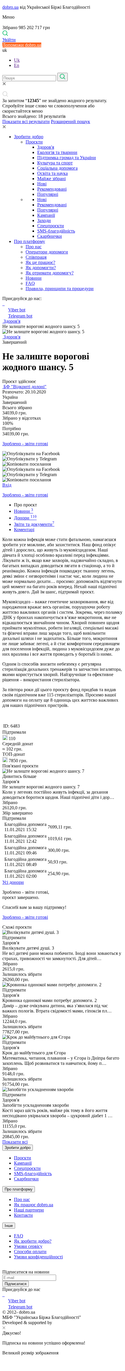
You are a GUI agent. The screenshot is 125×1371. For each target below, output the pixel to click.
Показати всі (15, 1141)
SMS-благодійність (56, 230)
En (16, 65)
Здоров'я (45, 147)
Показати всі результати (26, 121)
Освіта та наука (52, 173)
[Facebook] (2, 1294)
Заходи (44, 220)
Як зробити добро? (32, 1241)
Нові (42, 183)
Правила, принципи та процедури (60, 288)
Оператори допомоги (47, 251)
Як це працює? (40, 262)
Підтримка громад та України (66, 157)
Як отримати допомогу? (50, 272)
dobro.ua (10, 7)
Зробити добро (28, 136)
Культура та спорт (55, 162)
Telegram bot (20, 315)
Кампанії (46, 215)
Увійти (9, 39)
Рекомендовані (52, 189)
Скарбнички (49, 236)
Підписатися (15, 1284)
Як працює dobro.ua (33, 1204)
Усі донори (13, 882)
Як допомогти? (41, 267)
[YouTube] (4, 1294)
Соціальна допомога (57, 168)
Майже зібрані (51, 178)
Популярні (47, 194)
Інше (9, 1225)
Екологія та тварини (57, 152)
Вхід (6, 485)
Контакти (23, 1215)
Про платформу (29, 241)
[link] (62, 453)
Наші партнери (29, 1209)
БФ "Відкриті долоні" (24, 386)
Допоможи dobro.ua (21, 44)
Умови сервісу (28, 1246)
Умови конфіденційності (38, 1256)
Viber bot (16, 309)
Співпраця (36, 257)
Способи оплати (30, 1251)
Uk (17, 60)
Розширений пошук (70, 121)
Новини (34, 278)
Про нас (34, 246)
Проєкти (34, 141)
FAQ (30, 283)
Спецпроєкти (50, 225)
